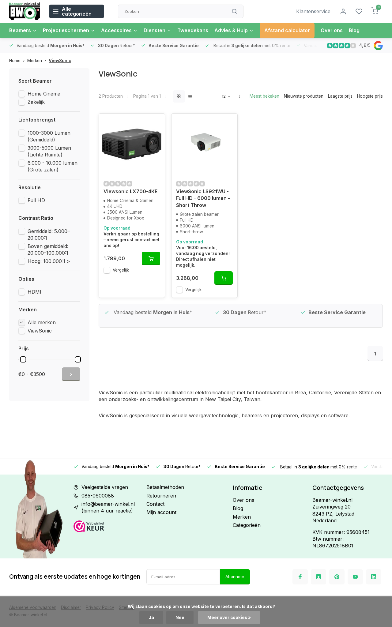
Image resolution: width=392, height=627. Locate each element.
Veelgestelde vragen (104, 487)
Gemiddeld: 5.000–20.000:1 (49, 234)
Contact (155, 504)
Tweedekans (192, 30)
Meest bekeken (264, 96)
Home (15, 60)
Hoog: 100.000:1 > (49, 261)
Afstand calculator (287, 30)
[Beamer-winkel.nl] (24, 11)
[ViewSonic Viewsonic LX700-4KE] (132, 144)
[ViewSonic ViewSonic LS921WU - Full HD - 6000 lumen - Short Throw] (204, 144)
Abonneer (234, 576)
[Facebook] (300, 576)
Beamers (20, 30)
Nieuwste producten (303, 96)
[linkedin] (373, 576)
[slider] (23, 359)
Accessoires (116, 30)
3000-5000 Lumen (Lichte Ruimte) (49, 151)
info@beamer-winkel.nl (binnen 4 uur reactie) (108, 507)
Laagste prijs (340, 96)
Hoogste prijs (370, 96)
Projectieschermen (66, 30)
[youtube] (355, 576)
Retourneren (161, 496)
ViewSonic (60, 60)
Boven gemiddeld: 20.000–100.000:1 (48, 249)
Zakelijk (36, 102)
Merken (34, 60)
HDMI (34, 292)
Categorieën (247, 525)
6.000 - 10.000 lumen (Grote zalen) (52, 166)
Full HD (36, 200)
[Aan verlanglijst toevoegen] (155, 123)
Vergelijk (121, 270)
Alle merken (42, 322)
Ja (151, 617)
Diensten (154, 30)
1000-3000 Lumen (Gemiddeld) (49, 136)
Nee (179, 617)
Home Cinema (44, 94)
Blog (354, 30)
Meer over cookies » (229, 617)
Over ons (332, 30)
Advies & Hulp (231, 30)
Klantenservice (313, 11)
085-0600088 (97, 496)
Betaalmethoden (165, 487)
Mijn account (161, 512)
